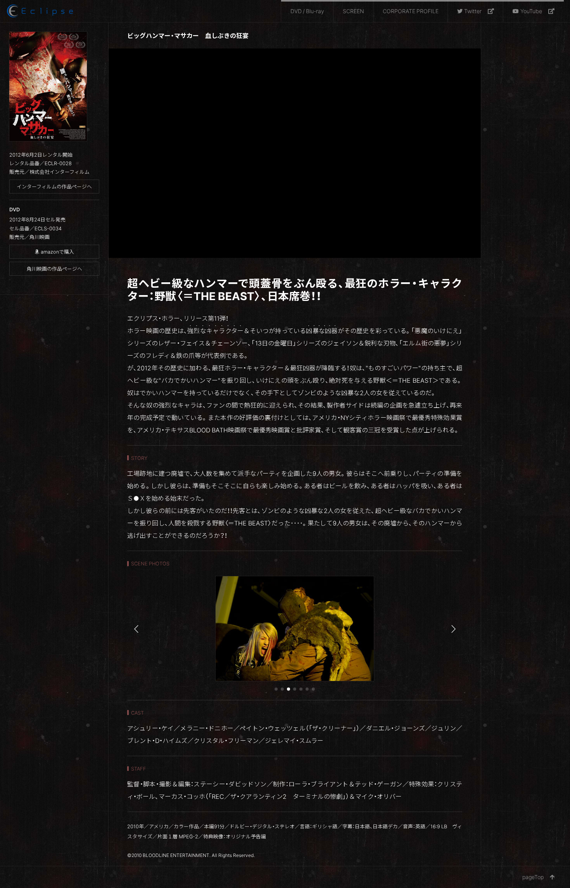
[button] (276, 689)
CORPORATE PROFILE (411, 11)
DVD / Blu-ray (307, 11)
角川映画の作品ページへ (54, 268)
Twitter (473, 11)
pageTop (533, 877)
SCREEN (353, 11)
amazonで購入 (57, 251)
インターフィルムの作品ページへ (54, 186)
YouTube (531, 11)
